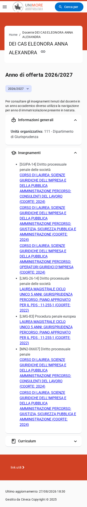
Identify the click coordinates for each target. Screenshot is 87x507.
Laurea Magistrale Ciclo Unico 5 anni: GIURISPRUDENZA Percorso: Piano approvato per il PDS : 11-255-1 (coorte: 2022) (46, 300)
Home (13, 34)
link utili (16, 467)
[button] (18, 88)
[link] (27, 7)
